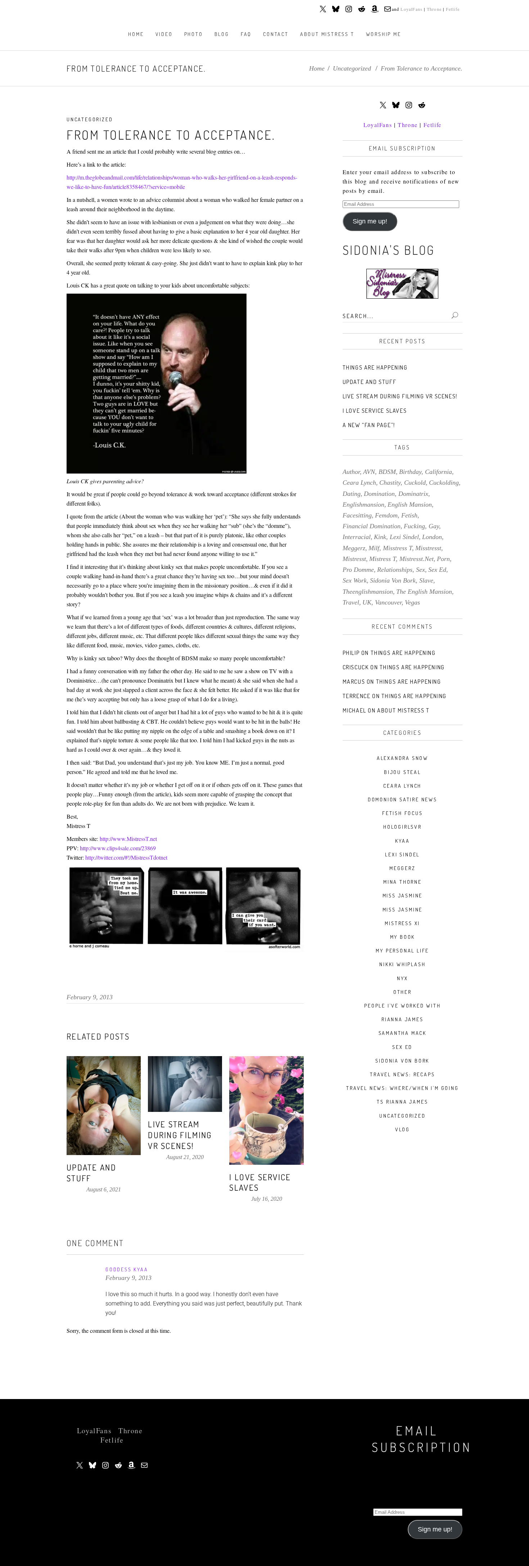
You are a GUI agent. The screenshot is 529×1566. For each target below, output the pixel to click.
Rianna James (402, 1019)
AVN (369, 471)
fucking (414, 526)
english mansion (410, 504)
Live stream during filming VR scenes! (180, 1135)
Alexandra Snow (402, 758)
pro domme (358, 569)
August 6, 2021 (103, 1189)
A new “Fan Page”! (369, 425)
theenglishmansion (368, 591)
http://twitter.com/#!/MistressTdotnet (126, 857)
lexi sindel (404, 536)
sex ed (437, 569)
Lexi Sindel (402, 854)
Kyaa (402, 841)
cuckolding (444, 482)
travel (351, 602)
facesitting (357, 515)
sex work (355, 580)
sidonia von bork (393, 580)
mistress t (382, 558)
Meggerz (402, 868)
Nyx (402, 978)
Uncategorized (352, 68)
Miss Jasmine (403, 895)
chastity (390, 482)
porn (443, 558)
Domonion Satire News (402, 799)
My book (402, 937)
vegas (412, 602)
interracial (357, 536)
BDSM (387, 471)
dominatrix (413, 493)
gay (434, 526)
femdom (386, 515)
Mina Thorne (402, 882)
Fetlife (453, 9)
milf (374, 548)
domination (379, 493)
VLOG (402, 1129)
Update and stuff (370, 381)
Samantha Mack (402, 1033)
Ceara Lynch (402, 786)
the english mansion (424, 591)
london (432, 536)
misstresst (428, 548)
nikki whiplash (402, 964)
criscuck (356, 667)
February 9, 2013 (90, 997)
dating (352, 493)
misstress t (397, 548)
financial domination (372, 526)
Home (317, 68)
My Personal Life (402, 950)
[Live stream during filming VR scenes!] (185, 1084)
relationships (394, 569)
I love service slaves (375, 410)
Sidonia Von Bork (402, 1061)
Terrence (357, 696)
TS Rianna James (402, 1102)
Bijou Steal (402, 772)
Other (402, 992)
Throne (434, 9)
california (438, 471)
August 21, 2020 (185, 1157)
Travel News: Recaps (402, 1074)
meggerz (354, 548)
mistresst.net (416, 558)
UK (366, 602)
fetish (409, 515)
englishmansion (363, 504)
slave (426, 580)
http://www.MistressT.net (128, 838)
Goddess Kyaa (126, 1269)
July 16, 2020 (266, 1199)
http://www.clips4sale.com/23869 (118, 848)
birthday (410, 471)
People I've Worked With (402, 1005)
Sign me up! (370, 221)
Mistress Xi (402, 923)
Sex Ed (402, 1047)
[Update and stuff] (104, 1105)
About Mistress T (403, 710)
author (351, 471)
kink (380, 536)
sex (420, 569)
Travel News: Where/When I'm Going (402, 1088)
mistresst (354, 558)
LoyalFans (411, 9)
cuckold (415, 482)
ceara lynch (359, 482)
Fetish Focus (402, 813)
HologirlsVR (402, 827)
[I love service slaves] (266, 1110)
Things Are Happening (375, 367)
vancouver (388, 602)
